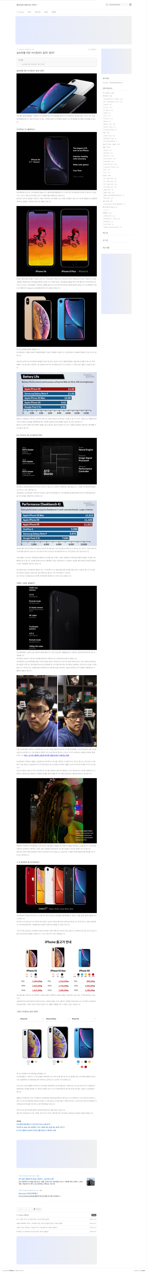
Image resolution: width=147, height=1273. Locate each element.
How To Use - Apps (111, 144)
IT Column (20, 12)
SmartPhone (110, 164)
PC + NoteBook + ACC (113, 102)
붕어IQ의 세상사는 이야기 (26, 4)
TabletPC (109, 161)
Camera (108, 118)
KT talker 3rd (110, 181)
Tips (106, 133)
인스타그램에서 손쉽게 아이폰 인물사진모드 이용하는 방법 (36, 1130)
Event (107, 175)
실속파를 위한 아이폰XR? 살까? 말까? (33, 64)
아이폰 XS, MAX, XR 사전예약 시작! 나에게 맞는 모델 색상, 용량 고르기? (40, 1127)
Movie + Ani (109, 124)
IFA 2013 (108, 198)
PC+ (107, 170)
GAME (46, 12)
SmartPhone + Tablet (113, 99)
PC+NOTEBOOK (110, 141)
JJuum (143, 1270)
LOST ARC (109, 224)
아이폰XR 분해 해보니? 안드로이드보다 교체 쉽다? (33, 1124)
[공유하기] (25, 1209)
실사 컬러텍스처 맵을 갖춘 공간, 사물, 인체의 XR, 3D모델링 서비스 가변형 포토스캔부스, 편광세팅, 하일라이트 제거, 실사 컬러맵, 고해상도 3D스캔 (50, 1182)
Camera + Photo (111, 167)
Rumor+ (109, 156)
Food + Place (109, 127)
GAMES (107, 213)
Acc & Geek (110, 159)
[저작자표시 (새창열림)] (96, 1210)
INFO (29, 12)
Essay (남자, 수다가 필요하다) (114, 204)
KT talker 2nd (110, 184)
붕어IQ (11, 1270)
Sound (108, 104)
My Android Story (110, 207)
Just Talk (107, 201)
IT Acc (108, 107)
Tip (106, 210)
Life (107, 116)
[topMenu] (130, 4)
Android (108, 153)
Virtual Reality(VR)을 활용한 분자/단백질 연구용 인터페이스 (40, 1196)
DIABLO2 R (109, 216)
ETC (106, 173)
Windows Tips (110, 138)
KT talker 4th (110, 178)
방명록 (54, 12)
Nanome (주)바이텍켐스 (28, 1193)
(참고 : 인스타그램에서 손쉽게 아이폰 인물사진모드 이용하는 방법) (46, 755)
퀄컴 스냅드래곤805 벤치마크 (114, 195)
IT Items (108, 110)
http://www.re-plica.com (27, 1176)
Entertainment (110, 130)
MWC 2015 (109, 193)
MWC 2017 (109, 190)
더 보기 (94, 1215)
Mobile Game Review (113, 227)
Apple (107, 150)
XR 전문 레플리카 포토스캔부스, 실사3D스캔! (36, 1179)
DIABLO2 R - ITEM (112, 219)
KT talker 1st (110, 187)
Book (107, 121)
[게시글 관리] (30, 1209)
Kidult (107, 113)
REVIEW (37, 12)
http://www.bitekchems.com (29, 1190)
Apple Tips (109, 136)
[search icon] (107, 5)
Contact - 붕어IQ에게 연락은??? (113, 83)
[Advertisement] (73, 30)
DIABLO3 (108, 221)
